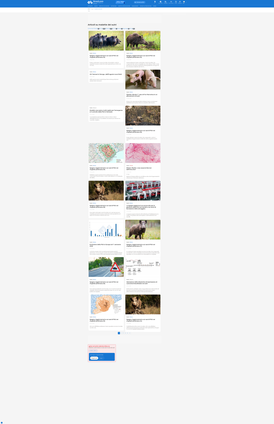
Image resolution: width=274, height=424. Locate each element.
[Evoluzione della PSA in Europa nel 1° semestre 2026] (106, 230)
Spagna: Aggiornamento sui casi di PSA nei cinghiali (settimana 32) (140, 56)
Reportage (126, 28)
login (101, 358)
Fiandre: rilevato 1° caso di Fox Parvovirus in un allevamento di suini (141, 95)
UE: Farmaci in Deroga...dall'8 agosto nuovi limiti (106, 74)
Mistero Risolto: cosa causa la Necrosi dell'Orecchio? (138, 168)
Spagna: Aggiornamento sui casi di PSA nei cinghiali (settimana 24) (140, 320)
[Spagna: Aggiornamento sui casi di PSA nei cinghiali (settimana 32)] (143, 41)
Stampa (119, 28)
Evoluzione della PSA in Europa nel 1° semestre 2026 (105, 245)
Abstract (94, 107)
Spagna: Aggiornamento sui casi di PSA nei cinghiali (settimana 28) (104, 206)
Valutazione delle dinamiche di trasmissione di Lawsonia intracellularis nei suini (141, 282)
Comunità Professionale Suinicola (98, 3)
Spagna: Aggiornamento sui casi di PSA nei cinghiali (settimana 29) (104, 168)
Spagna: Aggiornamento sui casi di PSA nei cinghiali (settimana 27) (140, 245)
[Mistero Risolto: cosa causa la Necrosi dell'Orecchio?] (143, 153)
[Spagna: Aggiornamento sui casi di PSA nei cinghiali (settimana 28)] (106, 191)
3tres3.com (98, 1)
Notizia (94, 53)
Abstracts (108, 28)
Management (135, 6)
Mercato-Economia (104, 6)
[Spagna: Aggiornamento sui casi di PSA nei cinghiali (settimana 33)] (106, 41)
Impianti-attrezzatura (145, 6)
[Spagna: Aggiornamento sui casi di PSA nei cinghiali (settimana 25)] (106, 304)
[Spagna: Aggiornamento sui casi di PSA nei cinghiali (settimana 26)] (106, 267)
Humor (114, 28)
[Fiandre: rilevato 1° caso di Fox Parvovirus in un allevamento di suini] (143, 80)
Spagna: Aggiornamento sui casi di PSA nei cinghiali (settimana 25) (104, 320)
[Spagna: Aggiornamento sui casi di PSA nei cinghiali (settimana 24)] (143, 304)
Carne (154, 6)
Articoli (131, 28)
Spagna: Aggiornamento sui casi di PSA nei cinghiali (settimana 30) (140, 131)
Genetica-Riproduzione (124, 6)
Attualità (90, 6)
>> (129, 333)
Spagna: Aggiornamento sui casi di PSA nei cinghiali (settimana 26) (104, 282)
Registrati (94, 358)
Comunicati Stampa (93, 28)
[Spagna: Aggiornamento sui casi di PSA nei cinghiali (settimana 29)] (106, 153)
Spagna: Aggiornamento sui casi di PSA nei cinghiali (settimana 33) (104, 56)
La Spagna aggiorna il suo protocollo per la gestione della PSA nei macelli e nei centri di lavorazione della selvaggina (141, 207)
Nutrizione (113, 6)
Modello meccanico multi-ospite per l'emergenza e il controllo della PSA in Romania (106, 111)
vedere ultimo (93, 350)
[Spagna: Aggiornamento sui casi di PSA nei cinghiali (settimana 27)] (143, 230)
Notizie (102, 28)
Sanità (95, 6)
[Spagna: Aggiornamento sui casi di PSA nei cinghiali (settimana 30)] (143, 116)
